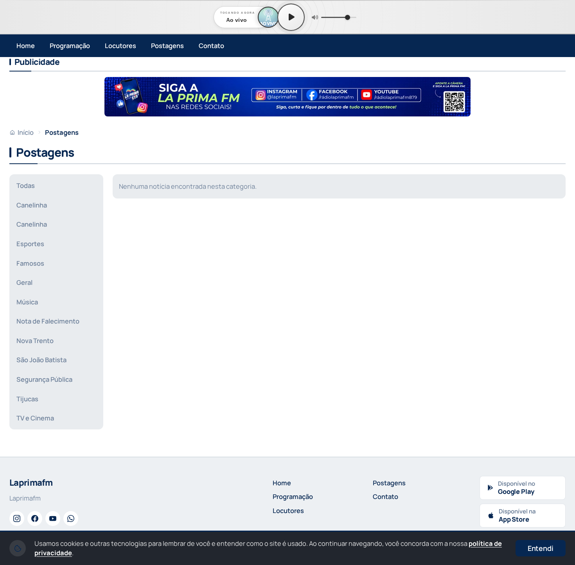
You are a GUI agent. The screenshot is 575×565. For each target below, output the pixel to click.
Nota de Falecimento (47, 320)
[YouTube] (52, 518)
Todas (25, 185)
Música (27, 301)
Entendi (540, 548)
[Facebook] (34, 518)
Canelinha (31, 204)
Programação (70, 45)
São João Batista (41, 359)
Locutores (120, 45)
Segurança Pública (44, 379)
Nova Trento (35, 340)
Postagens (167, 45)
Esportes (30, 243)
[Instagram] (16, 518)
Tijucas (27, 398)
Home (25, 45)
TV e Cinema (35, 417)
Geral (24, 282)
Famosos (30, 263)
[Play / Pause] (291, 17)
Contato (211, 45)
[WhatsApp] (70, 518)
